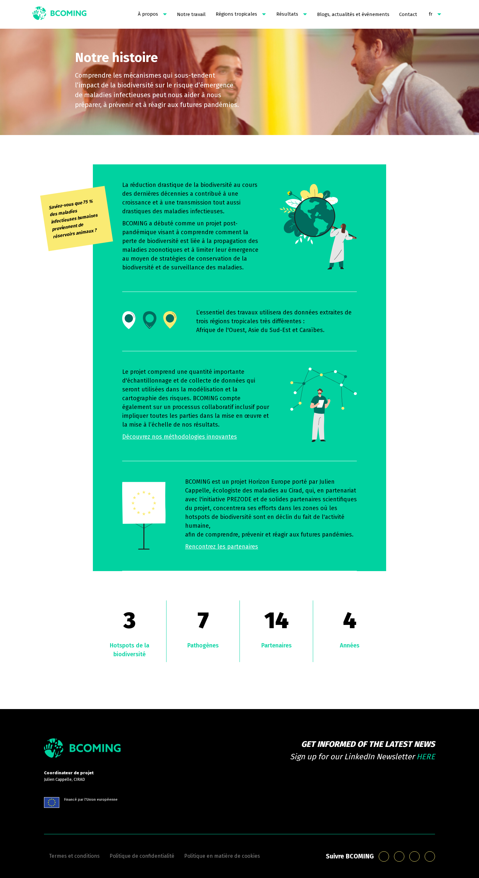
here (425, 756)
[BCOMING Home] (59, 14)
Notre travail (191, 14)
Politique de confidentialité (141, 856)
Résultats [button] (287, 14)
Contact (408, 14)
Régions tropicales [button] (236, 14)
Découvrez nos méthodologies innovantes (179, 436)
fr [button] (430, 14)
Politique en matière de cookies (222, 856)
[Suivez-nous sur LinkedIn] (399, 856)
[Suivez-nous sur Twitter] (430, 856)
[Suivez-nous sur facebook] (414, 856)
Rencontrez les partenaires (221, 546)
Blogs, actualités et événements (353, 14)
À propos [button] (148, 14)
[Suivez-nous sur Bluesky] (384, 856)
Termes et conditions (74, 856)
